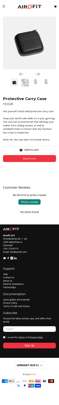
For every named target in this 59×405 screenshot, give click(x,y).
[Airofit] (29, 7)
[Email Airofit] (4, 258)
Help (5, 274)
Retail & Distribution (13, 283)
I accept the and (25, 337)
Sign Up (29, 345)
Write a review (29, 202)
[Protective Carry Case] (29, 43)
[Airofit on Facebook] (8, 258)
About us (7, 280)
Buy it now (29, 158)
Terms (22, 337)
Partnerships (9, 287)
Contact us (8, 277)
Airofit (33, 374)
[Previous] (21, 74)
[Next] (37, 74)
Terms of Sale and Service (16, 306)
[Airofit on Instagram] (11, 258)
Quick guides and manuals (16, 299)
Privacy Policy (10, 302)
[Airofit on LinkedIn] (15, 258)
